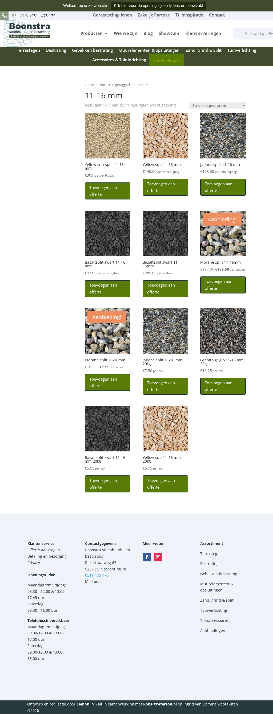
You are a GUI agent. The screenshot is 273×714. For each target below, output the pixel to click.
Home (90, 84)
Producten (92, 33)
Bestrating (56, 50)
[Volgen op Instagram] (158, 557)
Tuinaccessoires (214, 620)
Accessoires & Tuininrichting (119, 59)
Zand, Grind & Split (204, 50)
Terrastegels (28, 50)
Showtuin (169, 33)
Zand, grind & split (217, 600)
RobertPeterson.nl (160, 704)
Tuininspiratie (189, 15)
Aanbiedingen (166, 60)
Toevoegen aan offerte (103, 191)
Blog (148, 33)
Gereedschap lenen (112, 15)
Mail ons (92, 581)
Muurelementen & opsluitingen (149, 50)
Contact (217, 15)
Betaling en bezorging (47, 556)
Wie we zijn (126, 33)
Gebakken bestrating (92, 50)
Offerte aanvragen (43, 549)
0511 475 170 (97, 575)
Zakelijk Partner (154, 15)
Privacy (33, 562)
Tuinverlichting (241, 50)
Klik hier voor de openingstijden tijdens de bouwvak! (158, 5)
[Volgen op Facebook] (147, 557)
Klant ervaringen (203, 33)
